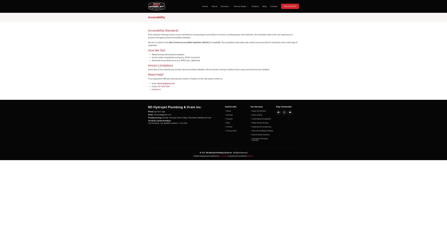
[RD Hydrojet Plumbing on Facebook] (278, 112)
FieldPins (250, 156)
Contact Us (156, 89)
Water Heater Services (260, 123)
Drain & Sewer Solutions (261, 134)
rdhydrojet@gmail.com (166, 83)
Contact (273, 6)
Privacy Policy (232, 131)
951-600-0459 (164, 86)
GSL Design (223, 156)
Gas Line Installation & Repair (262, 131)
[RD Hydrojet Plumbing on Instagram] (284, 112)
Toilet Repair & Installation (261, 119)
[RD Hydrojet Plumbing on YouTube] (290, 112)
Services (230, 115)
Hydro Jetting (257, 115)
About (214, 6)
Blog (264, 6)
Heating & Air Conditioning (261, 127)
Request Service (290, 6)
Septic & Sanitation (259, 111)
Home (205, 6)
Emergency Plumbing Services (260, 139)
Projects (255, 6)
